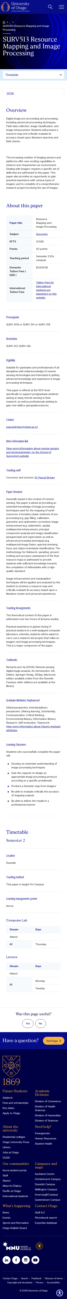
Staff (5, 1175)
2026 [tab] (10, 93)
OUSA (6, 1157)
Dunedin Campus (45, 1184)
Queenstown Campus (47, 1199)
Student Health (43, 1143)
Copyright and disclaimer (19, 1282)
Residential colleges (14, 1136)
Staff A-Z (40, 1212)
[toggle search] (50, 7)
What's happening (16, 1206)
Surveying (42, 234)
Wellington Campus (46, 1189)
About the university (10, 1128)
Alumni (6, 1180)
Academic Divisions (42, 1093)
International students (15, 1196)
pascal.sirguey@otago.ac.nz (22, 426)
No (40, 1023)
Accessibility (53, 1282)
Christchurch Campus (47, 1179)
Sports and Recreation (16, 1222)
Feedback (36, 1278)
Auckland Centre (44, 1173)
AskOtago (52, 1040)
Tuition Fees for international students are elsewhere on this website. (46, 290)
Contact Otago (46, 1206)
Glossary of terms (54, 1278)
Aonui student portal (14, 1170)
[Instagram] (26, 1260)
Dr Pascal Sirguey (45, 477)
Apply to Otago (11, 1113)
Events (6, 1217)
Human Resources (45, 1138)
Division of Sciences (46, 1120)
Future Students (15, 1091)
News (6, 1212)
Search (24, 1278)
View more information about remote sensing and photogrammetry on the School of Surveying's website (32, 452)
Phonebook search (46, 1217)
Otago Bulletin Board (15, 1228)
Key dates (8, 1108)
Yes (28, 1023)
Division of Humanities (48, 1115)
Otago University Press (16, 1142)
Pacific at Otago (12, 1191)
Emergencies (42, 1133)
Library (7, 1147)
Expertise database (46, 1222)
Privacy (39, 1282)
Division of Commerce (48, 1101)
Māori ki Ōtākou (12, 1185)
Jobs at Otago (11, 1152)
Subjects (8, 1097)
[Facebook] (16, 1260)
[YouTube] (35, 1260)
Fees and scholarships (15, 1102)
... (10, 22)
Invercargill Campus (46, 1194)
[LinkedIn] (6, 1260)
